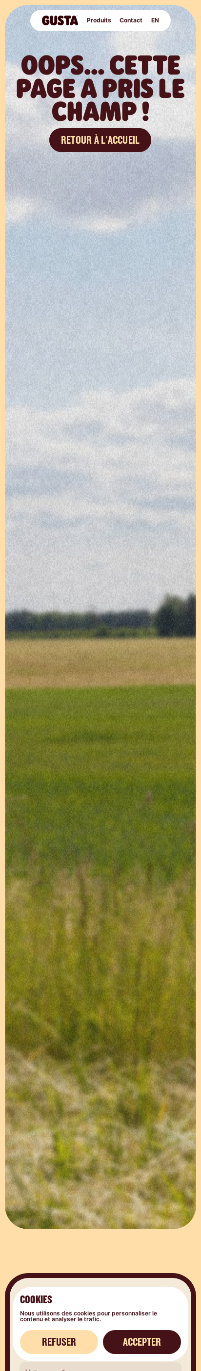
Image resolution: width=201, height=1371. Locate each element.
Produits (99, 20)
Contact (131, 20)
